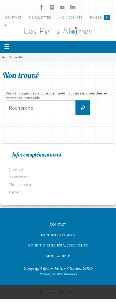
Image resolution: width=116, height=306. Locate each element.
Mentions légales (58, 235)
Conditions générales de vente (58, 245)
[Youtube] (62, 7)
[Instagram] (52, 7)
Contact (13, 17)
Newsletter (40, 17)
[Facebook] (41, 7)
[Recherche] (82, 107)
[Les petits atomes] (58, 32)
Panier (99, 17)
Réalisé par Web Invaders (58, 274)
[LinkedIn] (72, 7)
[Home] (3, 57)
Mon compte (71, 17)
